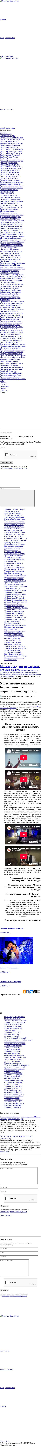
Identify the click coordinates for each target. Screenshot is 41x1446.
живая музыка (24, 674)
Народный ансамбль (7, 282)
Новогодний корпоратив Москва (12, 357)
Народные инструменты (9, 230)
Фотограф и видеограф (8, 141)
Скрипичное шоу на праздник (11, 222)
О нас (2, 381)
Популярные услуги (7, 136)
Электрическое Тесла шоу (9, 253)
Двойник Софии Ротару (9, 157)
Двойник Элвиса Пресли (9, 172)
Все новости (4, 1151)
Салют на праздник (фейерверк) (12, 215)
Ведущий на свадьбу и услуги (11, 323)
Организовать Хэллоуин (9, 365)
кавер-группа (26, 670)
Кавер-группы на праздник (10, 219)
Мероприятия (5, 300)
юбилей (5, 669)
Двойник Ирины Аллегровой (11, 151)
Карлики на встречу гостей (10, 184)
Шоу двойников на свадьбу (10, 334)
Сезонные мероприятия (9, 361)
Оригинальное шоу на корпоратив (13, 356)
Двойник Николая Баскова (10, 159)
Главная (3, 132)
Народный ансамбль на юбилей (12, 309)
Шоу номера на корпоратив (10, 348)
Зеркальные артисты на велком (11, 182)
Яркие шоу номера (7, 192)
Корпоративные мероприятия (11, 338)
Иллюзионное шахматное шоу (11, 207)
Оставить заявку (6, 1215)
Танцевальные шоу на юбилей (11, 313)
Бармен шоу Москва (7, 194)
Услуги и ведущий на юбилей (11, 303)
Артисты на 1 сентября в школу (12, 363)
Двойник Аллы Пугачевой (10, 155)
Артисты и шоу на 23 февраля (11, 373)
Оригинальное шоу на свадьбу (11, 336)
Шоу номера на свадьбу (8, 329)
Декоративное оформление (10, 145)
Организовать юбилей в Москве (12, 302)
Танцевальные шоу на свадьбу (11, 330)
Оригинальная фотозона (9, 190)
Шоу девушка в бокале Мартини (12, 242)
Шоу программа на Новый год (11, 367)
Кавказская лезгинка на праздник (12, 269)
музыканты (9, 672)
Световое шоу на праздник (10, 197)
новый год (34, 670)
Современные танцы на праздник (12, 263)
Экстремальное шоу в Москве (11, 251)
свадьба (15, 669)
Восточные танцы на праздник (11, 267)
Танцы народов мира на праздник (12, 276)
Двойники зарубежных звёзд (11, 168)
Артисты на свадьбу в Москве (11, 321)
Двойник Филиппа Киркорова (11, 149)
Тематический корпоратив (10, 359)
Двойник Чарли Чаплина (9, 174)
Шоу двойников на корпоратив (11, 352)
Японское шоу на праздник (10, 298)
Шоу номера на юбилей (9, 311)
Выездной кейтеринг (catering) (11, 143)
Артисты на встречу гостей (10, 176)
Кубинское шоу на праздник (10, 292)
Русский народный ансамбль (11, 286)
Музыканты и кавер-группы (10, 217)
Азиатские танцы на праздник (11, 280)
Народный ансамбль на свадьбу (12, 332)
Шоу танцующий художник (10, 238)
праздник (17, 666)
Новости (3, 383)
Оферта (3, 388)
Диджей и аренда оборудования (12, 139)
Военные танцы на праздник (11, 278)
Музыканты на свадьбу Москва (11, 327)
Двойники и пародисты (9, 147)
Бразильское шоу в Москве (10, 265)
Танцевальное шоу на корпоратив (12, 350)
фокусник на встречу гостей (20, 672)
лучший (3, 672)
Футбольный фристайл (8, 248)
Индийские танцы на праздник (11, 275)
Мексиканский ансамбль (9, 294)
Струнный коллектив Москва (11, 224)
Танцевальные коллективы (10, 259)
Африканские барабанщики (10, 290)
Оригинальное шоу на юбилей (11, 317)
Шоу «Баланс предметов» (9, 249)
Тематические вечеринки (9, 319)
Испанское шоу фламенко (9, 288)
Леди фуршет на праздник (10, 180)
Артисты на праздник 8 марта (11, 375)
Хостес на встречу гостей (9, 178)
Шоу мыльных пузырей (9, 203)
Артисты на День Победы (9, 377)
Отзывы (3, 384)
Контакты (3, 390)
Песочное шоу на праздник (10, 199)
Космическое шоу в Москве (10, 255)
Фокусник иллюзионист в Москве (13, 240)
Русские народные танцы (9, 271)
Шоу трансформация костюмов (11, 201)
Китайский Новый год (8, 371)
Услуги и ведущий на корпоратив (12, 344)
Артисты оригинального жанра (12, 232)
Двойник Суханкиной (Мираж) (12, 161)
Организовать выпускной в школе (13, 379)
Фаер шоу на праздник (8, 195)
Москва (3, 19)
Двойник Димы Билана (8, 163)
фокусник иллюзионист (35, 674)
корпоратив (32, 666)
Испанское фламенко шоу (9, 273)
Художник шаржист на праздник (12, 236)
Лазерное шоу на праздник (10, 213)
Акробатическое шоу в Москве (11, 246)
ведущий (7, 674)
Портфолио (4, 386)
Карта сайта (4, 1351)
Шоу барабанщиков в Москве (11, 226)
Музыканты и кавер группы (10, 307)
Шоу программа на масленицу (11, 369)
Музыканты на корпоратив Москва (13, 346)
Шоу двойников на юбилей (10, 315)
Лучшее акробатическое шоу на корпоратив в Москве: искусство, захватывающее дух (20, 1118)
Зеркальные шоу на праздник (11, 205)
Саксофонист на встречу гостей (12, 221)
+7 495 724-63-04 (6, 56)
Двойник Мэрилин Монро (10, 170)
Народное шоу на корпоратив (11, 354)
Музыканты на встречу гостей (11, 188)
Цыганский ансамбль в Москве (11, 284)
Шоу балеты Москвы (8, 261)
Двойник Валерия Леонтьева (11, 153)
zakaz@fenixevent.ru (7, 38)
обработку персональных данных (14, 468)
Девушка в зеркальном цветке (11, 244)
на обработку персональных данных (13, 1212)
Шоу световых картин (8, 211)
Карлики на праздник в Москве (12, 234)
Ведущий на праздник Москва (11, 138)
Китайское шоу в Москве (9, 296)
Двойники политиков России (11, 167)
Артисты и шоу (5, 134)
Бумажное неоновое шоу (9, 209)
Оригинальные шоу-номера (10, 257)
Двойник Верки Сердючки (10, 165)
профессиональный (15, 674)
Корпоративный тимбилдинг (11, 340)
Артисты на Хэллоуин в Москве (12, 186)
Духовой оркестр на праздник (11, 228)
